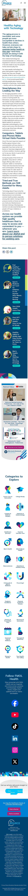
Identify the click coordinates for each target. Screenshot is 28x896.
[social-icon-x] (15, 762)
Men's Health (8, 549)
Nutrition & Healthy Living (20, 566)
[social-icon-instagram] (15, 750)
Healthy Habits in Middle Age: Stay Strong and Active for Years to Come (17, 338)
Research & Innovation (20, 620)
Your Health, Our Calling (20, 657)
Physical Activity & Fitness (20, 603)
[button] (3, 251)
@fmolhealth (18, 451)
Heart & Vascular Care (20, 532)
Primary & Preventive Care (7, 621)
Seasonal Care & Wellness (8, 639)
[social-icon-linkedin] (15, 738)
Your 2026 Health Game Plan (16, 308)
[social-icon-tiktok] (15, 726)
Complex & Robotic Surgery (8, 515)
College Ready (20, 496)
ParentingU (20, 583)
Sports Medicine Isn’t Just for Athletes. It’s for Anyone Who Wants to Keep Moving (16, 290)
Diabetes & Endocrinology (20, 514)
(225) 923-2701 (14, 830)
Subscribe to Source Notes (15, 791)
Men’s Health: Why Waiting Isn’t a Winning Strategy (15, 357)
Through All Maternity (20, 638)
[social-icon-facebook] (15, 703)
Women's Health (8, 657)
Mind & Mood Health (20, 549)
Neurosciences (7, 566)
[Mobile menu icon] (24, 2)
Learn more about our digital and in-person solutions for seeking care (13, 235)
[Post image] (7, 268)
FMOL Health (11, 451)
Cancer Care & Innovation (7, 497)
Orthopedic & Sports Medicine (8, 584)
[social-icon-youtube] (15, 714)
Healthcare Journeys (7, 532)
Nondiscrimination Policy (20, 885)
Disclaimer (11, 885)
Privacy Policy (5, 885)
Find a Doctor (14, 809)
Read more (16, 277)
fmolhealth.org (17, 876)
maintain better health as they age (13, 50)
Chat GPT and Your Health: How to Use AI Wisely (16, 321)
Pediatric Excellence (8, 602)
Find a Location (14, 813)
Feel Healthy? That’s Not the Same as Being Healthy (16, 270)
